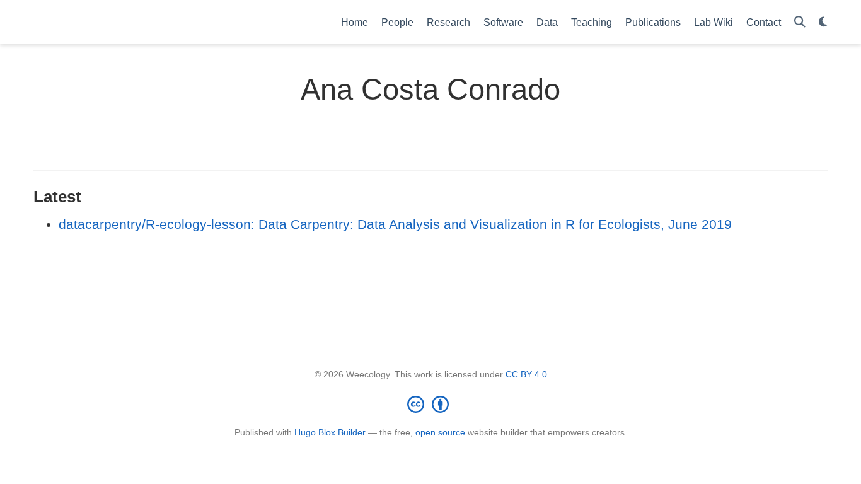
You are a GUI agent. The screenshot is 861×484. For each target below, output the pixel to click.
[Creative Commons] (430, 404)
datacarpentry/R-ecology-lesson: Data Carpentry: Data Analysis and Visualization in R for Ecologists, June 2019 (395, 224)
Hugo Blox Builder (330, 432)
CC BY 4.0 (526, 374)
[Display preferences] (823, 22)
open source (440, 432)
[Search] (800, 22)
